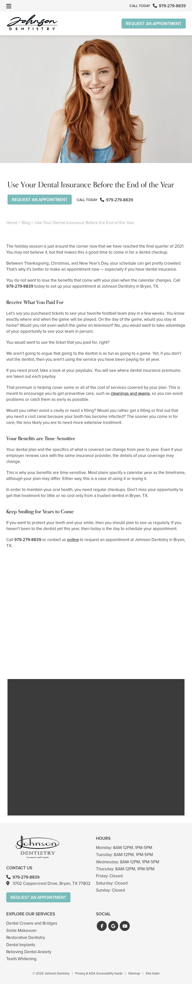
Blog (26, 223)
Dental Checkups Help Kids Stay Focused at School (34, 650)
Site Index (153, 973)
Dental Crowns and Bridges (31, 923)
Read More (21, 664)
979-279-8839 (19, 286)
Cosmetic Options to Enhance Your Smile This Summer (157, 650)
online (73, 540)
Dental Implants (20, 945)
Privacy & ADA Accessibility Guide (98, 973)
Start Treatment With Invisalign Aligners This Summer (96, 650)
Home (12, 223)
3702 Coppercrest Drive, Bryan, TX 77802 (51, 883)
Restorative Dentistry (25, 937)
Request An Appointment (154, 24)
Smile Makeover (21, 930)
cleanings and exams (130, 393)
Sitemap (134, 973)
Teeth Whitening (21, 959)
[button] (102, 926)
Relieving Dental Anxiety (28, 952)
